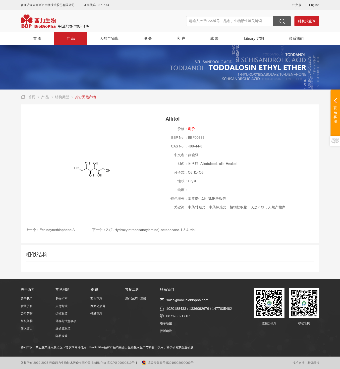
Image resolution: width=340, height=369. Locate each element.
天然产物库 (109, 38)
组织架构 (27, 321)
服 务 (147, 38)
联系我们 (296, 38)
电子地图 (166, 323)
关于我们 (27, 298)
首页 (31, 97)
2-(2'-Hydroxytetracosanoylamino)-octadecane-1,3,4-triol (150, 230)
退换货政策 (63, 328)
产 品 (70, 38)
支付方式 (61, 306)
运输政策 (61, 313)
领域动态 (96, 313)
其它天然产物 (85, 97)
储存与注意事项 (66, 321)
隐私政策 (61, 336)
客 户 (181, 38)
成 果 (214, 38)
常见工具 (132, 289)
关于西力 (28, 289)
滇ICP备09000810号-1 (122, 363)
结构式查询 (307, 21)
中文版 (296, 5)
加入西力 (27, 328)
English (314, 5)
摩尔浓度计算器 (135, 298)
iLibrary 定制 (253, 38)
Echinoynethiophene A (57, 230)
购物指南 (61, 298)
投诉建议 (166, 331)
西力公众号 (97, 306)
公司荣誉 (27, 313)
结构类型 (62, 97)
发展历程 (27, 306)
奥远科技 (313, 363)
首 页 (37, 38)
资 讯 (94, 289)
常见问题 (62, 289)
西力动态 (96, 298)
